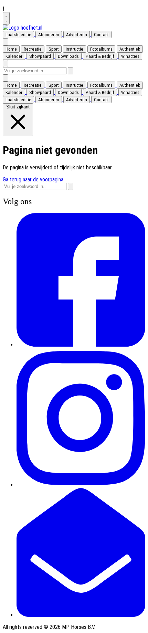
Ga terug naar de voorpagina (33, 179)
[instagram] (81, 485)
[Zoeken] (70, 70)
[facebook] (81, 344)
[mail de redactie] (81, 615)
